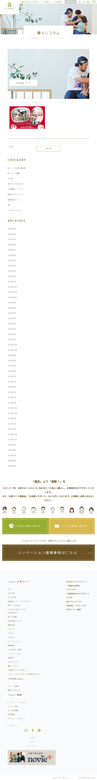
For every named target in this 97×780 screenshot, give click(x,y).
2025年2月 (12, 276)
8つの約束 (12, 597)
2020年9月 (12, 445)
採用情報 (58, 2)
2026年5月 (12, 234)
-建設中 (11, 658)
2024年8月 (12, 308)
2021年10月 (12, 413)
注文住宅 (11, 593)
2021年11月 (12, 408)
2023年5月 (12, 376)
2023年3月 (12, 387)
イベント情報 (13, 686)
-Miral (10, 633)
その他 (10, 178)
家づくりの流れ (14, 605)
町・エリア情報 (14, 173)
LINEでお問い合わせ (28, 526)
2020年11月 (12, 439)
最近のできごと (14, 690)
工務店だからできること (18, 670)
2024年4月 (12, 329)
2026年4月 (12, 239)
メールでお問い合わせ (74, 526)
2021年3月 (12, 418)
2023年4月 (12, 381)
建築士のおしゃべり (16, 194)
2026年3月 (12, 244)
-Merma (11, 637)
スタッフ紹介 (13, 706)
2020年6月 (12, 460)
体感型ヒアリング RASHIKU (19, 601)
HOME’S (32, 742)
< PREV (10, 146)
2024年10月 (12, 297)
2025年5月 (12, 260)
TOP (9, 589)
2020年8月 (12, 450)
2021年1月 (12, 429)
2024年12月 (12, 287)
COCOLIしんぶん (14, 210)
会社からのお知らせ (16, 184)
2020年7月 (12, 455)
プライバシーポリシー (17, 718)
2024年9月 (12, 302)
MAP (71, 597)
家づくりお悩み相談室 (16, 168)
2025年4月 (12, 265)
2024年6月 (12, 318)
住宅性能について (15, 621)
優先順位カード (14, 199)
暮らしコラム (13, 666)
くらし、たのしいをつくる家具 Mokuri (24, 674)
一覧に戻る (48, 148)
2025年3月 (12, 271)
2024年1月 (12, 339)
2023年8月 (12, 360)
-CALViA (11, 629)
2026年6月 (12, 229)
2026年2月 (12, 250)
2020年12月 (12, 434)
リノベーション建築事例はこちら (47, 552)
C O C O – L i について (17, 702)
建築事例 (11, 645)
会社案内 (47, 2)
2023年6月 (12, 371)
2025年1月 (12, 281)
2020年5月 (12, 466)
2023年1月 (12, 397)
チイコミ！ (32, 746)
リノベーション (14, 641)
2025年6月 (12, 255)
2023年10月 (12, 350)
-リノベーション (14, 654)
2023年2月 (12, 392)
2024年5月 (12, 323)
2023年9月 (12, 355)
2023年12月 (12, 344)
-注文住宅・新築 (14, 649)
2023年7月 (12, 365)
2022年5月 (12, 402)
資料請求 (70, 2)
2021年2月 (12, 423)
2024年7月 (12, 313)
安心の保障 (12, 617)
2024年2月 (12, 334)
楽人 (9, 205)
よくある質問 (13, 710)
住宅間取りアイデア (16, 189)
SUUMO (32, 737)
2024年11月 (12, 292)
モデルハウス (13, 662)
